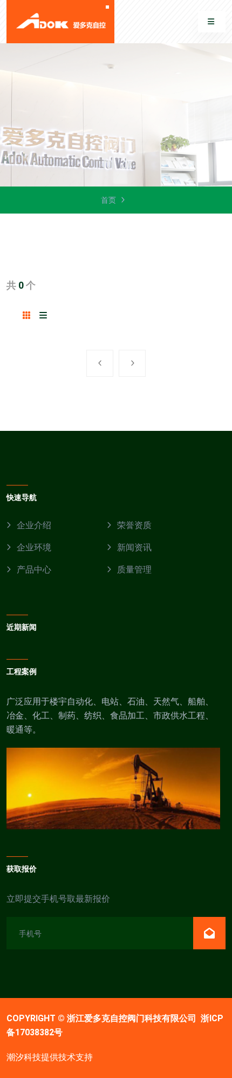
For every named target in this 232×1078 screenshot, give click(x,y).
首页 (108, 200)
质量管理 (134, 569)
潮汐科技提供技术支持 (49, 1057)
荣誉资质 (134, 525)
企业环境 (34, 547)
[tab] (26, 316)
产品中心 (34, 569)
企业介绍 (34, 525)
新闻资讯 (134, 547)
